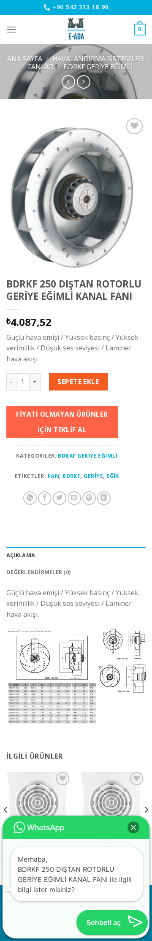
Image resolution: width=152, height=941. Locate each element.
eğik (112, 476)
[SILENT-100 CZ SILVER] (113, 802)
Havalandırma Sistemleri (98, 58)
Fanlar (40, 66)
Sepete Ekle (78, 381)
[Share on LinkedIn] (104, 498)
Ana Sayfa (24, 58)
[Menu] (11, 29)
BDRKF (71, 476)
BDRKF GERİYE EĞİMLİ (98, 66)
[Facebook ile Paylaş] (45, 498)
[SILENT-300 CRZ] (39, 802)
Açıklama (20, 555)
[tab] (76, 555)
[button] (133, 827)
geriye (93, 476)
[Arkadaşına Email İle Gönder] (74, 498)
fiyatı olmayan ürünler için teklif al (62, 421)
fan (53, 476)
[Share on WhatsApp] (30, 498)
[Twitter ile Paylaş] (59, 498)
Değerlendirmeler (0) (38, 572)
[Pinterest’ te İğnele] (89, 498)
